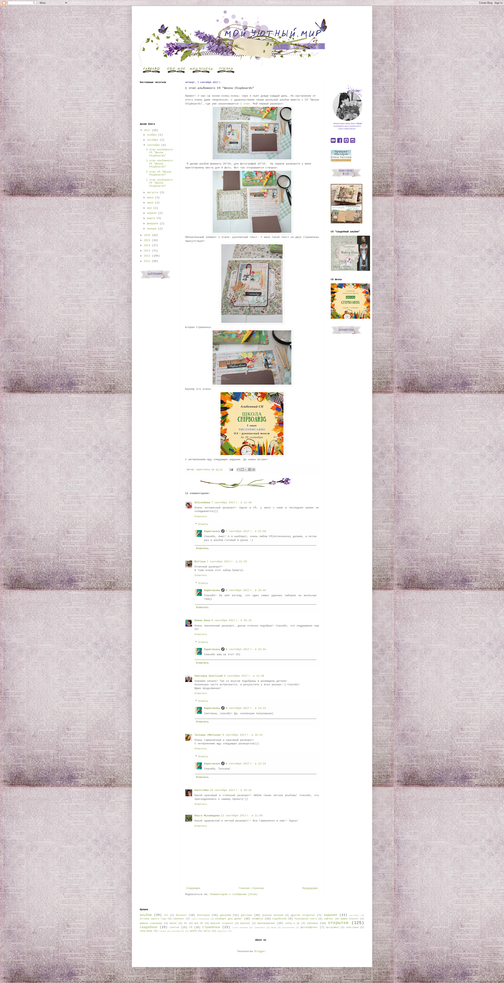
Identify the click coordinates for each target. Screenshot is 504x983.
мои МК (198, 923)
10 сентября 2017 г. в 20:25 (231, 790)
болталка (203, 915)
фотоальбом (288, 927)
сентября (153, 145)
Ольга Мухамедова (207, 815)
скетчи (174, 927)
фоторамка (332, 927)
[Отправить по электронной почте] (239, 469)
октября (152, 140)
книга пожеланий (200, 919)
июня (150, 202)
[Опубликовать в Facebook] (250, 469)
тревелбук (259, 927)
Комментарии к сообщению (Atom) (234, 894)
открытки (338, 923)
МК (185, 923)
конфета (257, 918)
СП (190, 927)
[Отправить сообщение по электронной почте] (231, 469)
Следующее (193, 888)
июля (150, 197)
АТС (166, 915)
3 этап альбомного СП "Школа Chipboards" (159, 163)
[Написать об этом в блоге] (242, 469)
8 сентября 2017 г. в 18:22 (242, 735)
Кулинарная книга (306, 918)
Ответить (201, 516)
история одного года (153, 918)
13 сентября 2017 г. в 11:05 (242, 815)
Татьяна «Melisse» (208, 735)
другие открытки (303, 915)
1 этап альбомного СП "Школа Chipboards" (159, 183)
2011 (147, 261)
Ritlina (200, 561)
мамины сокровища (151, 923)
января (152, 228)
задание (330, 915)
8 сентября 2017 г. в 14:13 (246, 708)
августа (152, 192)
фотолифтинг (309, 927)
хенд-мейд (146, 931)
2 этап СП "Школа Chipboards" (158, 173)
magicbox (222, 931)
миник (173, 923)
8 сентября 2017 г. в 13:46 (244, 675)
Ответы (203, 524)
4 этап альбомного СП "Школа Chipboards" (159, 152)
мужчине (245, 923)
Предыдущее (310, 888)
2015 (147, 240)
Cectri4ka (202, 790)
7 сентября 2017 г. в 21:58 (246, 531)
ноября (152, 134)
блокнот (181, 915)
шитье (207, 931)
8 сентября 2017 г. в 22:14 (246, 763)
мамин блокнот (350, 918)
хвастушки (352, 927)
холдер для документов (171, 931)
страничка (211, 927)
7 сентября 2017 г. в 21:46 (231, 502)
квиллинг (178, 918)
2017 (147, 130)
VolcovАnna (202, 502)
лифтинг (329, 918)
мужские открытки (221, 923)
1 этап (245, 103)
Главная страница (251, 888)
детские (246, 915)
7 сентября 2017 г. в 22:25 (227, 561)
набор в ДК (292, 923)
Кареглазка (212, 531)
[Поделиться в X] (246, 469)
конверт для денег (228, 918)
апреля (152, 213)
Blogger (259, 951)
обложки (312, 923)
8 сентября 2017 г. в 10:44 (246, 590)
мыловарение (266, 923)
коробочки (279, 918)
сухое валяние (240, 927)
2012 (147, 255)
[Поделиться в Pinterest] (254, 469)
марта (151, 218)
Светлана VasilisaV (209, 675)
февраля (152, 223)
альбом (146, 915)
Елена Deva (202, 620)
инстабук (354, 915)
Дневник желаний (272, 915)
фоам (273, 927)
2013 (147, 250)
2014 (147, 245)
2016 (147, 235)
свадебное (149, 927)
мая (149, 208)
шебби (193, 931)
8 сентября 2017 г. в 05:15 (231, 620)
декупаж (225, 915)
